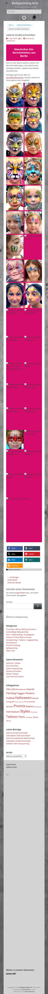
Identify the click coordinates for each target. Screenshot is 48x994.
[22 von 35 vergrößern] (38, 339)
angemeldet (20, 592)
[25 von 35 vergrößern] (20, 386)
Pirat (16, 702)
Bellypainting (11, 648)
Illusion (35, 698)
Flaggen (21, 693)
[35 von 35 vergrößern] (38, 500)
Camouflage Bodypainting (17, 632)
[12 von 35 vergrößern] (38, 214)
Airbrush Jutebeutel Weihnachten (20, 738)
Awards (30, 689)
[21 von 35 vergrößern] (20, 339)
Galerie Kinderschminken (17, 733)
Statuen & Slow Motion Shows (19, 637)
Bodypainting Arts (25, 3)
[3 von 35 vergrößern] (20, 111)
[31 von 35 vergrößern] (20, 453)
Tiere (21, 717)
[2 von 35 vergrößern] (38, 86)
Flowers (30, 693)
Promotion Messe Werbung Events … (22, 629)
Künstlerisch (11, 642)
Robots (29, 706)
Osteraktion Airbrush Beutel (18, 735)
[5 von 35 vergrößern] (20, 135)
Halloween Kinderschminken (18, 741)
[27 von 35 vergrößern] (20, 410)
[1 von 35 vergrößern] (20, 86)
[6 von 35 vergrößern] (38, 135)
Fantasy (11, 693)
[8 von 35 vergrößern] (38, 160)
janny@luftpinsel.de (14, 77)
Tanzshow (34, 712)
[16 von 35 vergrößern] (38, 263)
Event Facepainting (14, 668)
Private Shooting (13, 645)
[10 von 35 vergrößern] (38, 189)
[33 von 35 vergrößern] (20, 476)
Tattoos (12, 716)
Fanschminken (12, 666)
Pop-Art (21, 702)
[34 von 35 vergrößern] (38, 476)
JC (21, 38)
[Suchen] (38, 606)
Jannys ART (11, 973)
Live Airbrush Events (15, 676)
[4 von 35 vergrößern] (38, 111)
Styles (25, 711)
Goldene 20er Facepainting (17, 743)
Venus (35, 717)
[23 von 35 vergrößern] (20, 365)
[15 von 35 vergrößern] (20, 263)
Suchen (9, 602)
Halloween (23, 697)
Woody (8, 721)
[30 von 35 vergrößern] (38, 433)
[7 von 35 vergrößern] (20, 160)
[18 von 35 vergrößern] (38, 286)
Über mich (10, 650)
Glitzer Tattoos (12, 674)
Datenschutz (11, 767)
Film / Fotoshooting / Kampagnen (20, 634)
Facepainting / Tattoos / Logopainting (22, 640)
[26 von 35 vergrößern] (38, 386)
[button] (15, 548)
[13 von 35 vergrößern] (20, 238)
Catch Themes (29, 991)
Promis (19, 705)
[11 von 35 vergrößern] (20, 214)
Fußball (10, 698)
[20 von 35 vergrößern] (38, 312)
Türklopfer (28, 717)
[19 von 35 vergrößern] (20, 312)
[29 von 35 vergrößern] (20, 433)
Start (11, 25)
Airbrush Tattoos (13, 663)
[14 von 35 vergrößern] (38, 238)
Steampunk (37, 707)
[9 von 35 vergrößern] (20, 189)
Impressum (11, 764)
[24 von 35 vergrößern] (38, 365)
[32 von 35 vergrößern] (38, 453)
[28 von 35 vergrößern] (38, 410)
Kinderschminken (24, 25)
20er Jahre (11, 689)
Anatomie (22, 689)
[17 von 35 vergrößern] (20, 286)
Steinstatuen (13, 711)
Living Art (10, 701)
